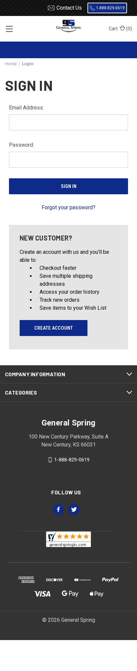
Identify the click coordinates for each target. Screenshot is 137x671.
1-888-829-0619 (110, 8)
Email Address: (26, 107)
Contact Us (69, 8)
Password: (21, 145)
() (120, 28)
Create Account (53, 328)
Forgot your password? (68, 207)
